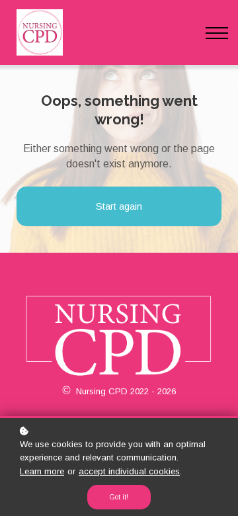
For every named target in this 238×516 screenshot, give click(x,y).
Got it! (119, 497)
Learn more (42, 471)
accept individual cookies (129, 471)
